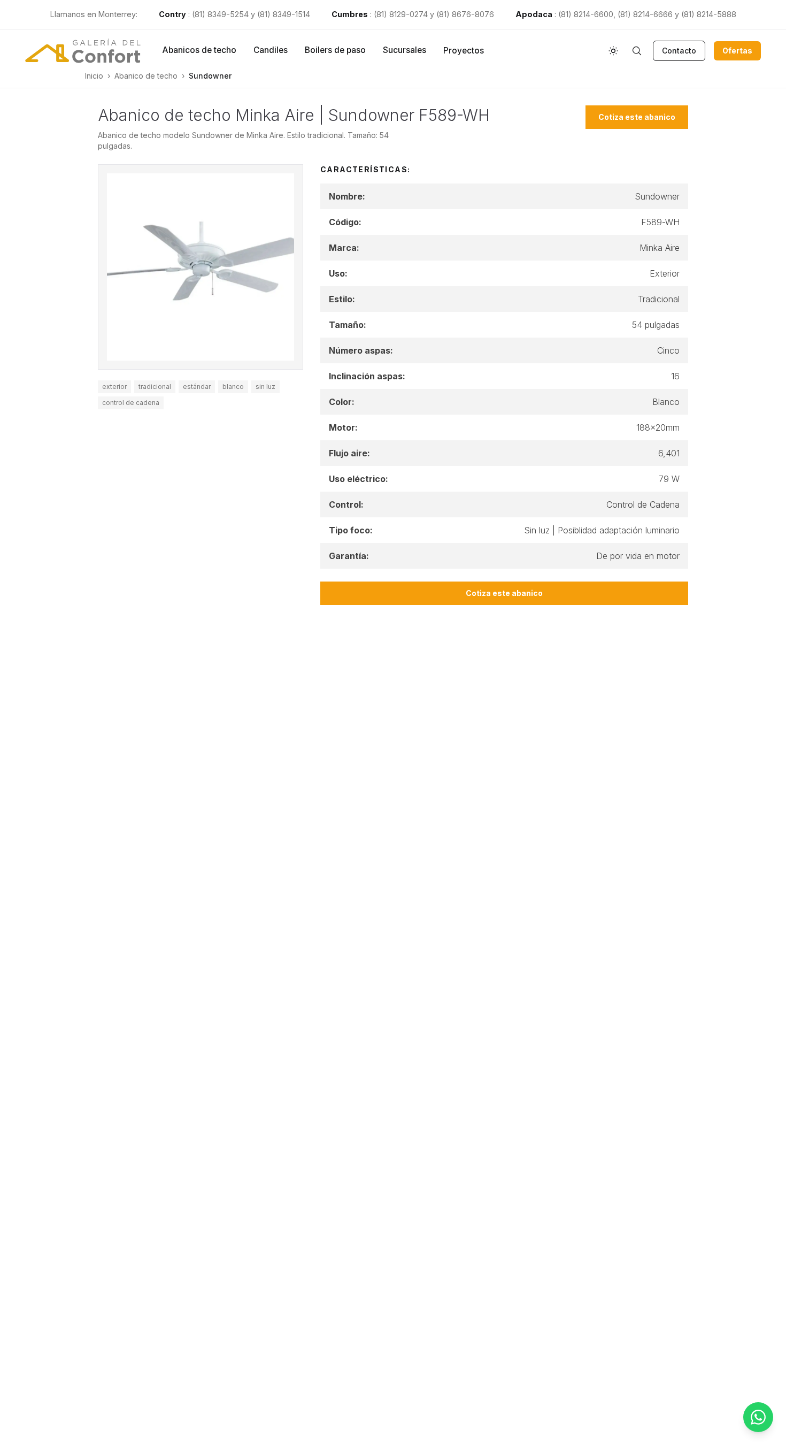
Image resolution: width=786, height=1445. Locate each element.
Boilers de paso (335, 50)
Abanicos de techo (199, 50)
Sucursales (404, 50)
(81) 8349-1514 (283, 14)
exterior (114, 387)
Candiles (270, 50)
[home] (83, 51)
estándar (197, 387)
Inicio (94, 75)
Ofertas (737, 50)
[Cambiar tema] (613, 50)
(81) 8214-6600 (585, 14)
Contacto (679, 50)
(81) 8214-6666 (645, 14)
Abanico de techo (146, 75)
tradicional (154, 387)
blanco (233, 387)
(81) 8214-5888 (708, 14)
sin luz (265, 387)
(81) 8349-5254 (220, 14)
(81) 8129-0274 (401, 14)
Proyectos (463, 50)
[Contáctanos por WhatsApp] (758, 1417)
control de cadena (130, 403)
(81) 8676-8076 (465, 14)
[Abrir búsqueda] (636, 50)
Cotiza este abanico (636, 116)
